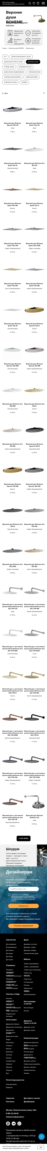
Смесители (11, 940)
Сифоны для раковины (12, 77)
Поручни (9, 1070)
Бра (7, 1073)
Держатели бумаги (12, 1024)
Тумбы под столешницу (32, 970)
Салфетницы (10, 1061)
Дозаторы (9, 1052)
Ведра (8, 1039)
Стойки (8, 1033)
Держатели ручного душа (13, 62)
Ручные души (9, 67)
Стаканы (9, 1045)
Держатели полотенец (14, 1027)
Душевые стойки (30, 947)
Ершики (8, 1058)
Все (5, 56)
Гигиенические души (31, 953)
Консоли (27, 976)
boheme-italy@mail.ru (15, 1117)
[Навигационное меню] (43, 3)
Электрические (11, 1084)
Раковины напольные (13, 976)
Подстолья (27, 979)
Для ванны (10, 950)
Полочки (9, 1055)
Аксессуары (11, 1020)
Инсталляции (28, 1008)
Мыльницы (10, 1042)
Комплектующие (31, 1038)
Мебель (27, 959)
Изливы (24, 82)
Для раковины (11, 944)
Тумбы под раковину (31, 963)
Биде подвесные (12, 1011)
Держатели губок (12, 1036)
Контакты (10, 1102)
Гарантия (10, 1098)
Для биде (9, 956)
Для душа (9, 953)
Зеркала (27, 991)
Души (26, 940)
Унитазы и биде (13, 994)
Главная (4, 48)
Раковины (10, 965)
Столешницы (28, 982)
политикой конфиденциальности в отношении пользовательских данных (22, 896)
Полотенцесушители (15, 1080)
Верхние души (33, 62)
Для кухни (9, 959)
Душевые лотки (29, 1027)
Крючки (8, 1048)
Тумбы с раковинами (31, 967)
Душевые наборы (30, 950)
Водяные (9, 1087)
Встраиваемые (11, 947)
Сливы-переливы (31, 77)
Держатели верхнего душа (21, 56)
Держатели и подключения (14, 72)
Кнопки (26, 1011)
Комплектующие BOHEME (16, 48)
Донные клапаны (10, 82)
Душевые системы (30, 944)
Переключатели (34, 72)
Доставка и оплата (32, 1098)
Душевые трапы (29, 1030)
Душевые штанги (25, 67)
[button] (29, 3)
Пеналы (27, 985)
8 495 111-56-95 (12, 1113)
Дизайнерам (29, 1102)
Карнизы (9, 1067)
